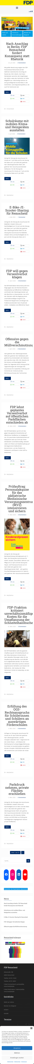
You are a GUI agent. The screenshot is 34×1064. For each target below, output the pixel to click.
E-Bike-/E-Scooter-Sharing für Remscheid (17, 210)
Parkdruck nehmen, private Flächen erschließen (17, 789)
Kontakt (6, 1013)
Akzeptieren (17, 1048)
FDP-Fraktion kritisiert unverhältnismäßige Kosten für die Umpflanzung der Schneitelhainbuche (19, 615)
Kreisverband (10, 109)
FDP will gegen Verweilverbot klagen (17, 274)
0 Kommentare (22, 63)
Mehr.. (8, 92)
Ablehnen (17, 1053)
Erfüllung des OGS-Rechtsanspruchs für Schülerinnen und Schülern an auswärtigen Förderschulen (17, 715)
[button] (31, 1028)
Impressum (24, 1061)
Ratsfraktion (10, 195)
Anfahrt (6, 1010)
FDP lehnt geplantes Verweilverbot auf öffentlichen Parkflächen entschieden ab (17, 414)
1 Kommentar (21, 217)
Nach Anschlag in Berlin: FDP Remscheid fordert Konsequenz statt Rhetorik (17, 51)
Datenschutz (10, 1061)
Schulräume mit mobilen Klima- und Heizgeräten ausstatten (17, 125)
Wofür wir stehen (9, 1002)
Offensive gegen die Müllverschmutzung (19, 342)
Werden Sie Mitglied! (10, 1006)
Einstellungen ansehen (17, 1058)
